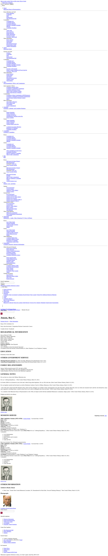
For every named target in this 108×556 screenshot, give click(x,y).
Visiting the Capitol (8, 521)
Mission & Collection (8, 302)
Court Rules (9, 215)
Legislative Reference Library (13, 90)
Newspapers (6, 292)
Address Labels (10, 79)
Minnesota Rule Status (11, 208)
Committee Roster (10, 22)
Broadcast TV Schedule (12, 128)
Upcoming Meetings (11, 24)
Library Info (6, 301)
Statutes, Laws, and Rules (10, 183)
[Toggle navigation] (1, 287)
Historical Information (9, 519)
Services (32, 302)
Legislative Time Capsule (12, 270)
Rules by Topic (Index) (11, 206)
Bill (13, 163)
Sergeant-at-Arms (10, 35)
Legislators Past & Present (12, 267)
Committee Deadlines (11, 27)
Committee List (10, 21)
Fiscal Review (9, 274)
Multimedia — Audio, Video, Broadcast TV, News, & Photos (18, 218)
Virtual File (39, 294)
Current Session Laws (11, 181)
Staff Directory (26, 302)
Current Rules (9, 204)
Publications (6, 243)
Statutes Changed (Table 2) (12, 200)
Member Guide (10, 261)
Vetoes (8, 179)
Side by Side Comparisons (12, 154)
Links (5, 297)
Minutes (8, 26)
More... (8, 99)
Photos (8, 227)
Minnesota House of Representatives (12, 9)
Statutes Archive (10, 191)
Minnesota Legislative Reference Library (10, 285)
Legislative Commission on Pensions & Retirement (18, 96)
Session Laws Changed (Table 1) (14, 199)
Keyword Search (10, 187)
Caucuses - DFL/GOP (11, 37)
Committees (6, 130)
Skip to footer (23, 1)
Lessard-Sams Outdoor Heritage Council (15, 97)
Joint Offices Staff (10, 103)
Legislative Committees (9, 132)
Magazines (6, 290)
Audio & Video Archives (12, 224)
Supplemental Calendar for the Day (14, 116)
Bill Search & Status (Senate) (13, 167)
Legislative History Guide (12, 265)
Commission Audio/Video (12, 241)
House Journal (9, 39)
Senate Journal (9, 74)
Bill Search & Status (11, 174)
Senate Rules (9, 75)
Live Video (9, 222)
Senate (5, 47)
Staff (7, 16)
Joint (5, 82)
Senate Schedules (10, 120)
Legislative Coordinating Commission (15, 88)
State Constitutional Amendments (14, 214)
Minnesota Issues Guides (12, 276)
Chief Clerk (9, 30)
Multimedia (6, 216)
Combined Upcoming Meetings (13, 127)
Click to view (4, 412)
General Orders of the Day (12, 124)
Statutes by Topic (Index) (12, 190)
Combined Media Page (11, 237)
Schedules (6, 107)
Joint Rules (9, 42)
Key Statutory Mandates (40, 302)
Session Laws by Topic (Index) (13, 197)
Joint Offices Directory (11, 101)
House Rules (9, 41)
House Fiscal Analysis (11, 248)
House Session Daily (11, 257)
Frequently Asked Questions (10, 524)
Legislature (6, 294)
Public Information (10, 34)
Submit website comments (10, 542)
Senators (8, 53)
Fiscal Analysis (9, 31)
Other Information (14, 321)
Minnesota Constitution (11, 212)
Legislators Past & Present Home (8, 309)
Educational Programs (11, 43)
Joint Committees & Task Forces (14, 150)
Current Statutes (10, 189)
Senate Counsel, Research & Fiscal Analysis (16, 70)
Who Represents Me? (11, 18)
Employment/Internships (9, 520)
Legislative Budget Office (12, 87)
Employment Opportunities (52, 302)
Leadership (9, 14)
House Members (10, 13)
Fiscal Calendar (10, 117)
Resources (12, 300)
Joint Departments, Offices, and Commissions (14, 83)
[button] (7, 501)
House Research (10, 33)
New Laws (9, 277)
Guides (5, 296)
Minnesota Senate (8, 49)
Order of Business (10, 113)
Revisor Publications (11, 253)
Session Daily (9, 226)
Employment (9, 17)
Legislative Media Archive (12, 239)
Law (5, 182)
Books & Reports (8, 289)
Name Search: (4, 509)
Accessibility (9, 104)
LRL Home (3, 310)
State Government (13, 294)
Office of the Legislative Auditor (14, 91)
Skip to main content (5, 1)
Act (15, 163)
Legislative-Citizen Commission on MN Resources (18, 95)
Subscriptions (9, 80)
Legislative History (8, 298)
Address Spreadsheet (11, 46)
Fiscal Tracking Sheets (11, 165)
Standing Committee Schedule (13, 25)
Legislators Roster (10, 260)
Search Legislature (5, 4)
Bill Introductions (10, 162)
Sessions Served (4, 321)
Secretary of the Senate (11, 68)
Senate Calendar (10, 123)
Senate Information (10, 263)
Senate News (7, 549)
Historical (6, 293)
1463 (105, 415)
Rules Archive (9, 207)
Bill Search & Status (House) (13, 161)
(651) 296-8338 (7, 540)
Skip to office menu (15, 1)
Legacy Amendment (11, 105)
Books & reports (10, 278)
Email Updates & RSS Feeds (10, 552)
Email (21, 540)
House (5, 8)
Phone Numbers (7, 541)
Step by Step (6, 300)
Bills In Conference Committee (13, 153)
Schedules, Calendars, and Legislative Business (14, 108)
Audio (13, 222)
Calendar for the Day (11, 115)
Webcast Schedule (10, 223)
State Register (9, 210)
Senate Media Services (11, 233)
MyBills (8, 175)
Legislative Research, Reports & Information (14, 244)
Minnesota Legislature (7, 2)
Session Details (26, 418)
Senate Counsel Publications (13, 251)
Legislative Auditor (10, 252)
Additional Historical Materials (49, 294)
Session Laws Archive (11, 198)
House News (7, 548)
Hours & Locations (18, 302)
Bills (5, 156)
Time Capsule (33, 294)
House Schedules (10, 112)
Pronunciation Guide (11, 45)
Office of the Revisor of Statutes (13, 92)
